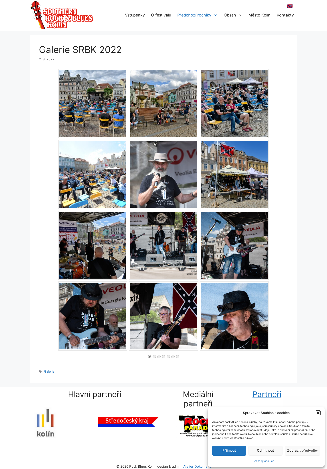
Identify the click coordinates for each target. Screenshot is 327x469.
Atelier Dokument (197, 466)
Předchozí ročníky (194, 15)
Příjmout (229, 450)
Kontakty (285, 15)
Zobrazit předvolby (302, 450)
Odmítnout (265, 450)
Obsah (230, 15)
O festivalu (161, 15)
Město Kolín (259, 15)
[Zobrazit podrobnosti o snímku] (198, 430)
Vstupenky (135, 15)
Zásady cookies (264, 461)
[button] (318, 413)
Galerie (49, 371)
